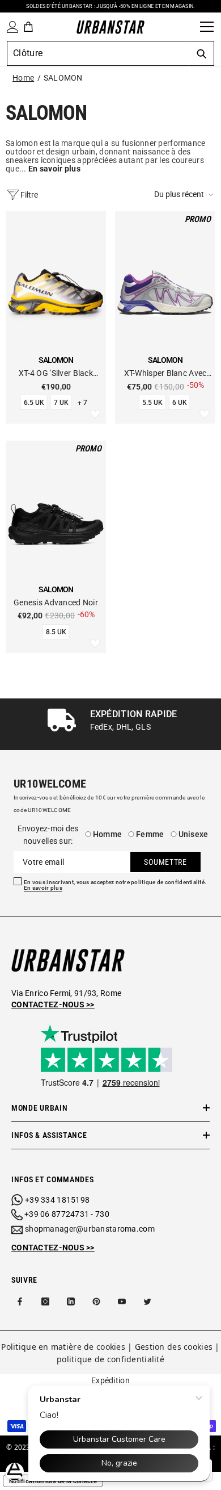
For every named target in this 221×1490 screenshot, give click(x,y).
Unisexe (193, 834)
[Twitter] (147, 1301)
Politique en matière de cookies (63, 1346)
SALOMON (63, 77)
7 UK (61, 403)
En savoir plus (43, 888)
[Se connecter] (10, 27)
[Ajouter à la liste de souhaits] (95, 414)
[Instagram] (45, 1301)
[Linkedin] (70, 1301)
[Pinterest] (96, 1301)
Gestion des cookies (173, 1346)
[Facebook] (19, 1301)
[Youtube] (121, 1301)
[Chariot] (28, 26)
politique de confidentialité (110, 1359)
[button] (184, 194)
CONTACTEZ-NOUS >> (53, 1247)
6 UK (179, 403)
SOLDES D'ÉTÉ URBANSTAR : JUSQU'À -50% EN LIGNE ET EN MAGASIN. (110, 6)
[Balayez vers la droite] (211, 724)
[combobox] (98, 53)
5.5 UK (152, 403)
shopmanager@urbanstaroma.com (90, 1228)
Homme (107, 834)
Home (23, 77)
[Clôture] (187, 27)
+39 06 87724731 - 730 (66, 1214)
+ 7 (82, 403)
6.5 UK (34, 403)
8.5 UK (56, 632)
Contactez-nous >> (53, 1004)
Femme (150, 834)
